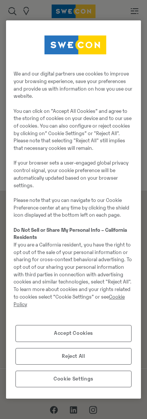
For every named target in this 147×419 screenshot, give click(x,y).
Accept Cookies (73, 333)
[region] (73, 209)
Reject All (73, 356)
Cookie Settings (73, 379)
